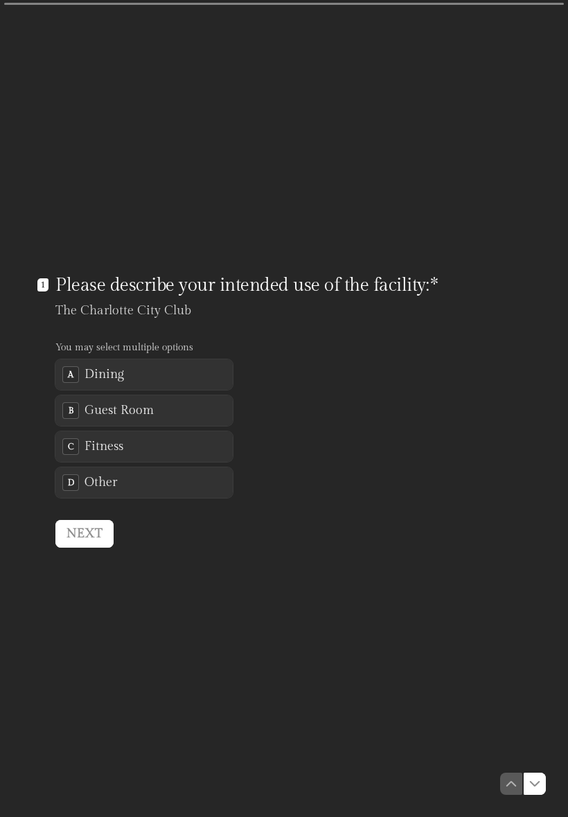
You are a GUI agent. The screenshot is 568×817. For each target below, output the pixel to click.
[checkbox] (144, 374)
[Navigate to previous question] (511, 784)
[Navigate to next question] (535, 784)
